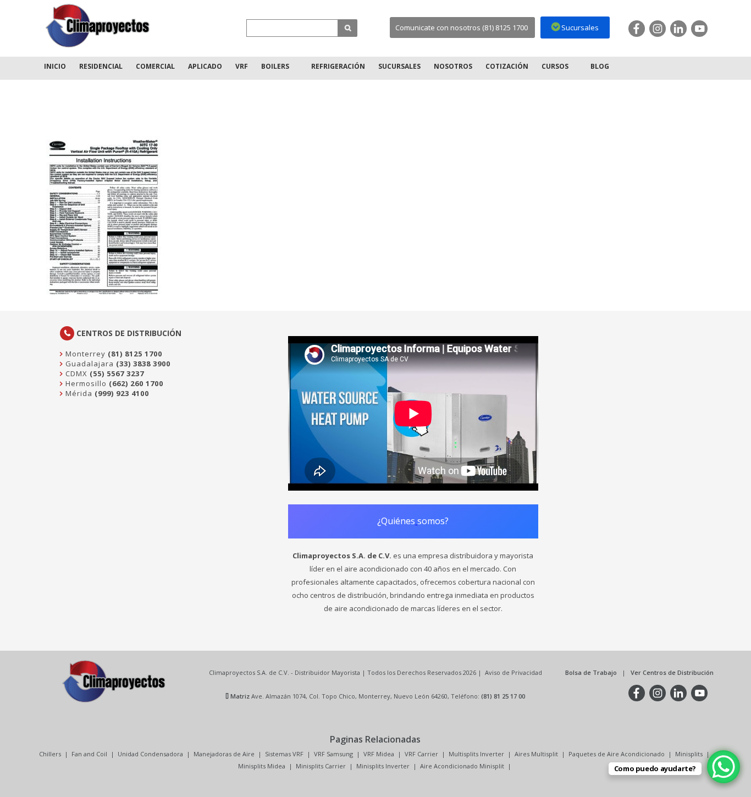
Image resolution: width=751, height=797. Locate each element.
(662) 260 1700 (136, 383)
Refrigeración (338, 66)
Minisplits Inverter (383, 766)
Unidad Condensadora (150, 754)
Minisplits (689, 754)
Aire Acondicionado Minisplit (462, 766)
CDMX (75, 373)
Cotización (506, 66)
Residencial (101, 66)
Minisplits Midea (261, 766)
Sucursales (399, 66)
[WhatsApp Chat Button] (723, 766)
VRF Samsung (333, 754)
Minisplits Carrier (321, 766)
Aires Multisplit (536, 754)
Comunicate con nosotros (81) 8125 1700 (461, 27)
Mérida (77, 393)
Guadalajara (88, 364)
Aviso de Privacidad (513, 672)
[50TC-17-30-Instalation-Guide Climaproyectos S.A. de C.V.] (98, 25)
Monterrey (84, 354)
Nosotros (453, 66)
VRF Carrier (421, 754)
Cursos (555, 66)
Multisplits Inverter (476, 754)
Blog (599, 66)
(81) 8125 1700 (135, 354)
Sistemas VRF (284, 754)
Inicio (55, 66)
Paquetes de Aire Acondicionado (616, 754)
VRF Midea (378, 754)
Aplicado (205, 66)
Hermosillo (85, 383)
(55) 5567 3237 (117, 373)
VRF (241, 66)
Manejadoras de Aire (224, 754)
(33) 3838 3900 (143, 364)
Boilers (275, 66)
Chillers (50, 754)
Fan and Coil (89, 754)
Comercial (155, 66)
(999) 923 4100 (122, 393)
